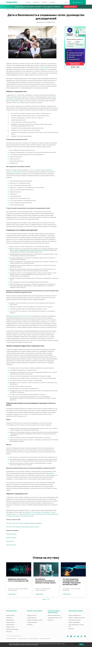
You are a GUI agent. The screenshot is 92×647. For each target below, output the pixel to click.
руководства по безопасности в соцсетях (21, 316)
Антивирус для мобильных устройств (34, 620)
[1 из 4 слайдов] (43, 599)
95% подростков (45, 67)
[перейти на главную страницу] (12, 2)
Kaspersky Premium (11, 545)
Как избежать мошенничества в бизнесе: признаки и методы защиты (45, 581)
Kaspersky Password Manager (12, 629)
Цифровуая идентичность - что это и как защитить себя (18, 580)
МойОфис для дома (10, 622)
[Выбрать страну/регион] (66, 2)
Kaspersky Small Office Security (54, 615)
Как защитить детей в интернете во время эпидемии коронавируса (24, 523)
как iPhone (47, 320)
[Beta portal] (85, 636)
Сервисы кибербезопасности (74, 615)
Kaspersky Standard (11, 537)
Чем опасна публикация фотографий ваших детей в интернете (22, 526)
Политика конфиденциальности (11, 638)
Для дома (28, 2)
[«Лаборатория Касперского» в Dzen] (74, 636)
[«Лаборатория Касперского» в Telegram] (68, 636)
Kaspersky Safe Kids (11, 534)
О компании (52, 2)
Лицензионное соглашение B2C (33, 638)
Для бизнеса (36, 2)
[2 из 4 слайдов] (45, 599)
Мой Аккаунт (78, 2)
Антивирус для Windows (32, 622)
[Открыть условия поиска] (68, 2)
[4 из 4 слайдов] (48, 599)
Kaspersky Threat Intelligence (74, 622)
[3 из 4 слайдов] (47, 599)
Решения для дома (11, 610)
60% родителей (49, 473)
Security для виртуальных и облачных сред (76, 625)
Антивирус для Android (31, 615)
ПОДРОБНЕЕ (12, 594)
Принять (81, 644)
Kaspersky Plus (10, 541)
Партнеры (44, 2)
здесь (36, 644)
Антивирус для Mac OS (31, 617)
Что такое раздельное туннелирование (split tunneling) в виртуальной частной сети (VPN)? (71, 581)
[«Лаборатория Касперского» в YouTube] (78, 636)
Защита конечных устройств (74, 620)
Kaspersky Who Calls (10, 627)
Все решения (9, 631)
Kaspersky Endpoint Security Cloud (55, 617)
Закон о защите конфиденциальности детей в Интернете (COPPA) (29, 250)
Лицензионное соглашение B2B (45, 638)
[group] (18, 579)
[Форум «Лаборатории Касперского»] (81, 636)
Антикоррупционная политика (22, 638)
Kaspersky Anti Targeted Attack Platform (76, 617)
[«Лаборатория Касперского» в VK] (71, 636)
